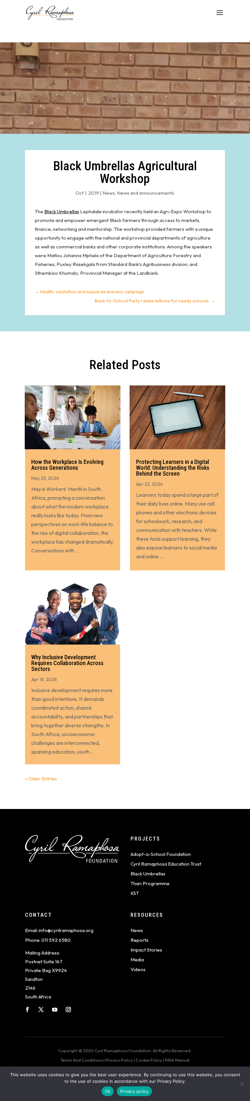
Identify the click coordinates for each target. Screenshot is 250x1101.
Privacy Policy (119, 1060)
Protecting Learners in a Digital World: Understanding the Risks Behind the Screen (172, 467)
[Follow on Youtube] (54, 1009)
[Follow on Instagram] (68, 1009)
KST (135, 893)
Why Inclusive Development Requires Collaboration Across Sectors (67, 663)
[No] (242, 1083)
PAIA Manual (177, 1060)
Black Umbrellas (61, 211)
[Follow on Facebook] (27, 1009)
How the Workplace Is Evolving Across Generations (67, 464)
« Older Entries (41, 778)
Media (137, 959)
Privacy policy (134, 1091)
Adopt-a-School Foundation (161, 854)
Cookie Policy (149, 1060)
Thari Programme (150, 883)
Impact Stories (146, 950)
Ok (108, 1091)
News (109, 193)
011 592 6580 (56, 940)
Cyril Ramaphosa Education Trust (166, 864)
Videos (138, 969)
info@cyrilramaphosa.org (66, 930)
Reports (139, 940)
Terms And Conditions (81, 1060)
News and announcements (145, 193)
